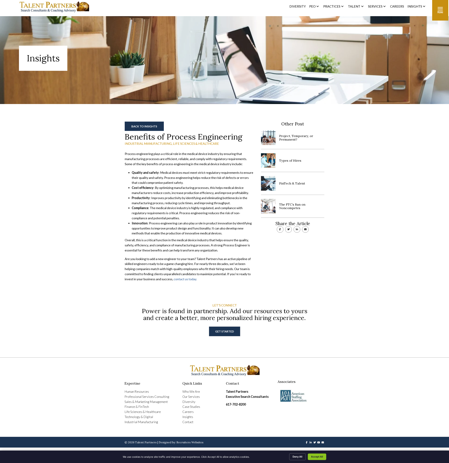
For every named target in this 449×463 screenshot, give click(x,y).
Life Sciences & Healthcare (196, 143)
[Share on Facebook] (280, 229)
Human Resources (137, 391)
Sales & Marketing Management (146, 402)
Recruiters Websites (189, 442)
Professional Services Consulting (147, 397)
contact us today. (185, 279)
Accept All (317, 456)
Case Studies (191, 407)
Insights (187, 417)
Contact (187, 422)
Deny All (297, 456)
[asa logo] (301, 396)
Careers (188, 412)
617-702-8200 (236, 404)
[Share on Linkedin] (297, 229)
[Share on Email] (305, 229)
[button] (318, 6)
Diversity (188, 402)
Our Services (191, 397)
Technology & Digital (139, 417)
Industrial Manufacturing (148, 143)
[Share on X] (288, 229)
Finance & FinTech (137, 407)
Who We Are (191, 391)
